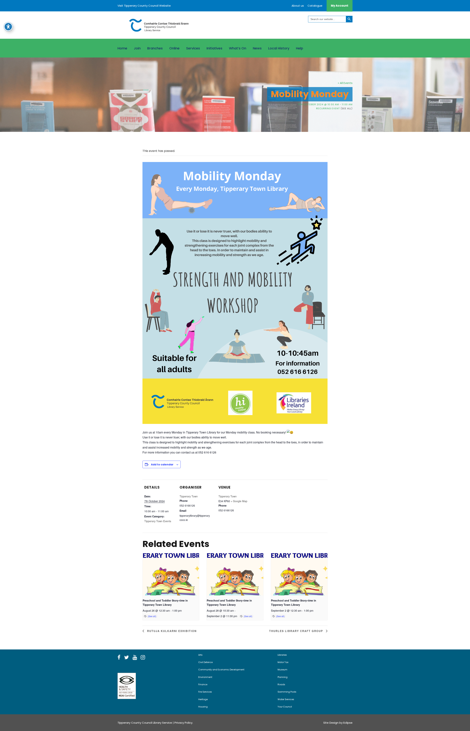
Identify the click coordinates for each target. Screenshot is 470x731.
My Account (339, 6)
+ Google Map (239, 501)
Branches (155, 48)
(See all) (346, 108)
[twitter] (126, 657)
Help (299, 48)
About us (298, 6)
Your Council (285, 706)
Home (122, 48)
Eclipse (347, 723)
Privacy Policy (183, 723)
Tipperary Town (189, 496)
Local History (278, 48)
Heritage (203, 699)
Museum (282, 669)
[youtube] (135, 657)
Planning (283, 677)
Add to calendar (162, 464)
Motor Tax (283, 662)
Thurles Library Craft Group (296, 631)
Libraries (282, 654)
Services (193, 48)
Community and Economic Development (221, 669)
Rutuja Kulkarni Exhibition (171, 631)
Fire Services (205, 691)
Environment (205, 677)
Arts (200, 654)
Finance (202, 684)
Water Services (286, 699)
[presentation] (171, 574)
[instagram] (143, 657)
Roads (281, 684)
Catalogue (315, 6)
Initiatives (214, 48)
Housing (203, 706)
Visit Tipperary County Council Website (144, 6)
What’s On (237, 48)
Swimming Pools (287, 691)
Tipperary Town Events (157, 521)
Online (174, 48)
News (257, 48)
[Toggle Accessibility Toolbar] (8, 26)
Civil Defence (205, 662)
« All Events (345, 83)
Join (137, 48)
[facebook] (119, 657)
